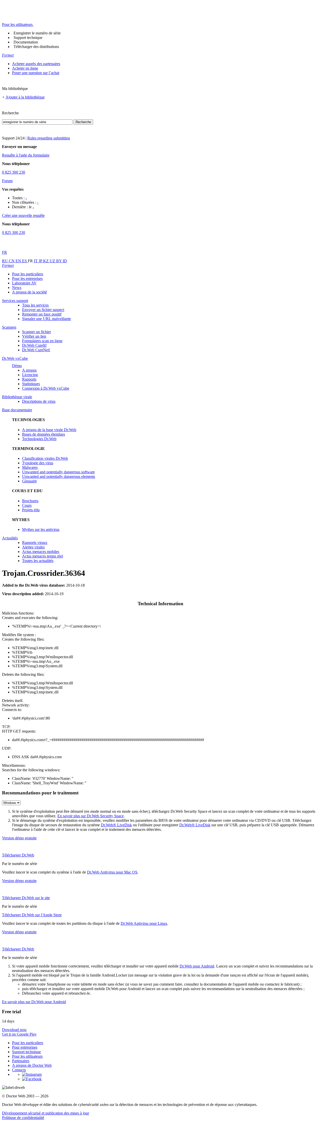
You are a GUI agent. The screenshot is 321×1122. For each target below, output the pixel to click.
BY (59, 261)
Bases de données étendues (43, 434)
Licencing (30, 375)
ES (25, 261)
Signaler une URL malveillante (46, 319)
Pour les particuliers (27, 274)
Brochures (30, 501)
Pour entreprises (24, 1047)
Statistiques (31, 384)
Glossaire (29, 481)
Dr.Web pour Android (197, 966)
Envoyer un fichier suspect (43, 310)
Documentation (26, 42)
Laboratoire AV (24, 283)
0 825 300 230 (13, 172)
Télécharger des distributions (36, 46)
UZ (53, 261)
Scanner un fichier (36, 332)
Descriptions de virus (38, 401)
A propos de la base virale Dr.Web (49, 430)
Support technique (28, 37)
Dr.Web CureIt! (34, 345)
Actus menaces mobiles (40, 551)
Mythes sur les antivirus (40, 529)
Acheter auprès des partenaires (36, 64)
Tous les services (35, 305)
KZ (46, 261)
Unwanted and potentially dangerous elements (58, 476)
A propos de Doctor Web (32, 1065)
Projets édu (31, 510)
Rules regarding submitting (48, 138)
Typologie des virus (37, 463)
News (16, 287)
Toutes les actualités (37, 560)
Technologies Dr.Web (39, 439)
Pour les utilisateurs (27, 1056)
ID (65, 261)
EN (19, 261)
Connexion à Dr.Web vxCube (45, 388)
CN (12, 261)
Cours (27, 505)
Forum (7, 181)
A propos (29, 370)
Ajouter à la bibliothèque (25, 97)
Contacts (19, 1070)
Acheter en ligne (25, 68)
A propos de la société (29, 292)
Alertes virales (33, 547)
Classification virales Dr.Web (45, 458)
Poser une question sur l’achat (35, 73)
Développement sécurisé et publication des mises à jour (45, 1113)
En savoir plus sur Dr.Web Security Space (90, 816)
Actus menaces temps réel (42, 556)
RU (5, 261)
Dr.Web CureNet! (36, 350)
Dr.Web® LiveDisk (116, 825)
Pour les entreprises (27, 278)
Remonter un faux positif (41, 314)
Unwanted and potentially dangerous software (58, 472)
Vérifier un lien (34, 336)
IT (36, 261)
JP (41, 261)
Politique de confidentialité (23, 1117)
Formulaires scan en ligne (42, 341)
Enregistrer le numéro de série (37, 33)
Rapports (29, 379)
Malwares (30, 467)
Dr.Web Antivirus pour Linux (144, 923)
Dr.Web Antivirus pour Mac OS (112, 872)
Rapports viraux (34, 542)
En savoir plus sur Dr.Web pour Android (34, 1002)
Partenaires (20, 1061)
